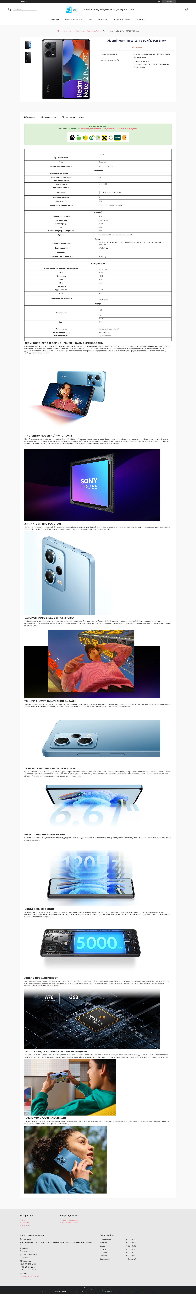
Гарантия (140, 19)
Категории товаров (70, 1220)
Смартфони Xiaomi (94, 31)
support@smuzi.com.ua (29, 1276)
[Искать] (9, 10)
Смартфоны (80, 31)
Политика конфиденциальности (142, 1292)
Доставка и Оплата (70, 1223)
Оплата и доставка (121, 19)
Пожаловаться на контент (120, 1292)
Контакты (102, 19)
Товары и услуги (67, 31)
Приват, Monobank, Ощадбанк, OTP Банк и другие (109, 128)
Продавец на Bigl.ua (98, 1290)
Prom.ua (109, 1288)
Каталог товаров (72, 19)
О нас (89, 19)
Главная (55, 19)
